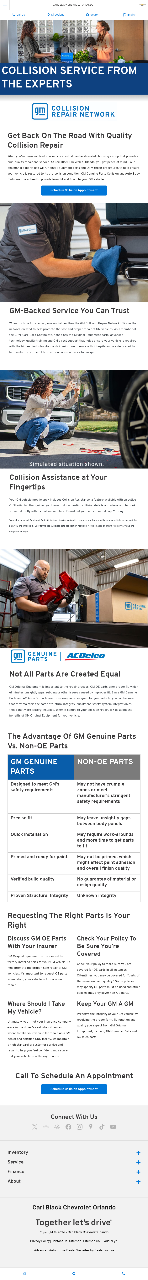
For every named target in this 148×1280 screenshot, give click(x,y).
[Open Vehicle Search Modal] (74, 1273)
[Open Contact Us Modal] (123, 1273)
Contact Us (59, 1241)
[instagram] (79, 1127)
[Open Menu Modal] (5, 5)
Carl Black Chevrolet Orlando (88, 1232)
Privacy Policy (40, 1241)
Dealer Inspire (104, 1250)
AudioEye (110, 1241)
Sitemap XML (92, 1241)
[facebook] (68, 1127)
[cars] (46, 1127)
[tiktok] (102, 1127)
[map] (91, 1127)
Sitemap (75, 1241)
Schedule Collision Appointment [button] (74, 190)
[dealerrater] (57, 1127)
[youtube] (113, 1127)
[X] (35, 1127)
